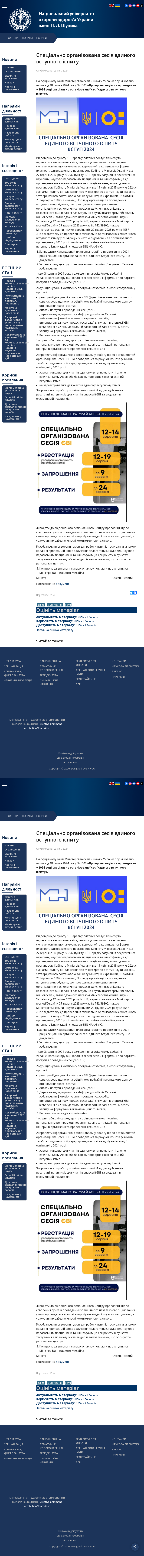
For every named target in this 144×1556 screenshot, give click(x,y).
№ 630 (54, 200)
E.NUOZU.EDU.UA (50, 661)
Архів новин (70, 762)
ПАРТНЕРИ (118, 676)
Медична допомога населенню (12, 310)
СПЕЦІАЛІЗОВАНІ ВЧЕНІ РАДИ (90, 671)
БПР (78, 684)
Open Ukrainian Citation (14, 398)
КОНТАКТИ (119, 661)
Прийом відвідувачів (13, 239)
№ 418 (84, 221)
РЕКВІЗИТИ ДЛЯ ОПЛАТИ (86, 663)
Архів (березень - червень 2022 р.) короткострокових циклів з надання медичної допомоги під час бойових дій (15, 346)
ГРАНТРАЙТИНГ (86, 679)
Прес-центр (12, 244)
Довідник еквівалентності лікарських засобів (15, 408)
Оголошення (13, 71)
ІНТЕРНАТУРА (12, 661)
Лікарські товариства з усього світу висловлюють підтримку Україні (14, 324)
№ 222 (129, 187)
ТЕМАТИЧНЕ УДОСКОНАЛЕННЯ (51, 668)
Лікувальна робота (12, 134)
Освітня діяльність (12, 120)
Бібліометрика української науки (14, 390)
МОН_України (55, 604)
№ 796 (68, 175)
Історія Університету (13, 197)
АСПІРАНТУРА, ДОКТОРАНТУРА (14, 673)
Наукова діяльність (12, 127)
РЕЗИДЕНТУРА (49, 675)
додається (46, 260)
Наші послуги (13, 212)
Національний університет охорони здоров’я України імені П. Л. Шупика (67, 19)
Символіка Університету (13, 191)
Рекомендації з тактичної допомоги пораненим (15, 299)
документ (62, 584)
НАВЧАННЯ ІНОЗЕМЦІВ (18, 680)
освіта (41, 604)
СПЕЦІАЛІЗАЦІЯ (13, 666)
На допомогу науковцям (13, 417)
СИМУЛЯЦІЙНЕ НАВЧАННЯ (49, 682)
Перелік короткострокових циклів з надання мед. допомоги (15, 286)
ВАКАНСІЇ (118, 671)
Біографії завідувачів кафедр (12, 219)
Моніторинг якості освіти (13, 147)
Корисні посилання (12, 88)
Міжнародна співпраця (13, 141)
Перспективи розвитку (13, 232)
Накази (9, 82)
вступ (68, 604)
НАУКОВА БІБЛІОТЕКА (126, 666)
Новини (10, 67)
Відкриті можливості (12, 77)
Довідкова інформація (70, 757)
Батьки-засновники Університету (13, 206)
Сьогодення (12, 178)
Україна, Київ (13, 226)
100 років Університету (13, 184)
